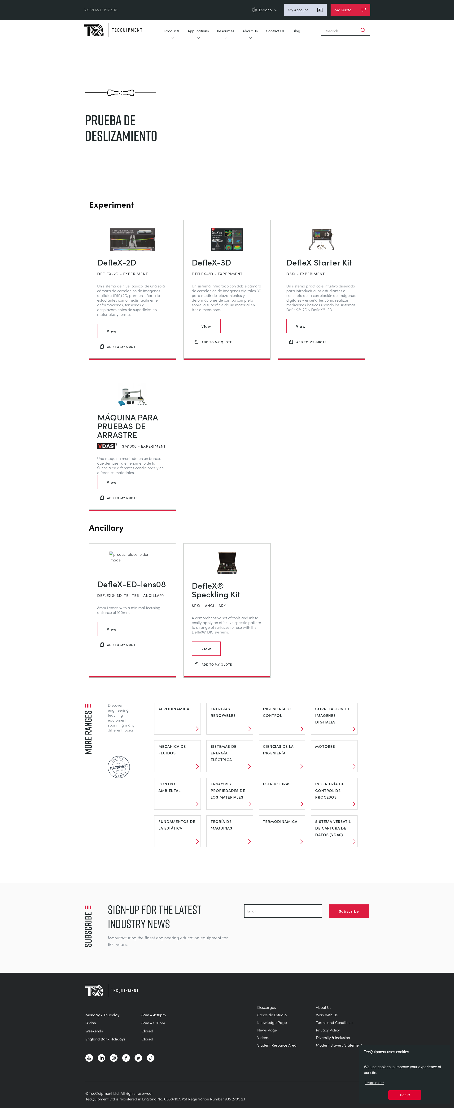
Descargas (266, 1007)
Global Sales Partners (101, 10)
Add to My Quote (122, 347)
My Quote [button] (342, 10)
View (111, 331)
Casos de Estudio (272, 1015)
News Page (267, 1030)
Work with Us (327, 1015)
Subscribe (349, 911)
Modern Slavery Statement (339, 1045)
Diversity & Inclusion (333, 1037)
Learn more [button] (374, 1083)
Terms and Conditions (334, 1022)
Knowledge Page (272, 1022)
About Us (250, 30)
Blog (296, 30)
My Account (298, 10)
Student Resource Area (277, 1045)
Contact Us (275, 30)
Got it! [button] (405, 1095)
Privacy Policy (328, 1030)
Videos (263, 1037)
